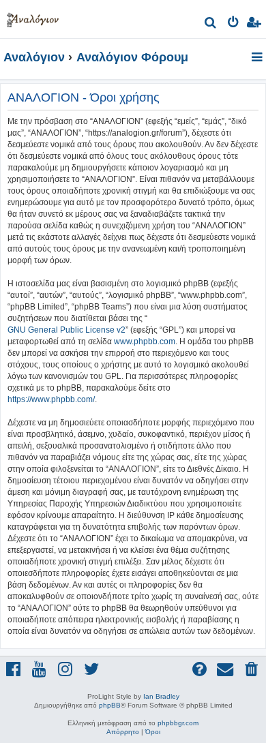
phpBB (110, 705)
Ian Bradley (161, 696)
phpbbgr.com (178, 723)
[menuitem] (211, 24)
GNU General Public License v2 (66, 330)
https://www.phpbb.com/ (51, 399)
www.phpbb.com (144, 341)
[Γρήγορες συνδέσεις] (258, 58)
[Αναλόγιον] (33, 17)
